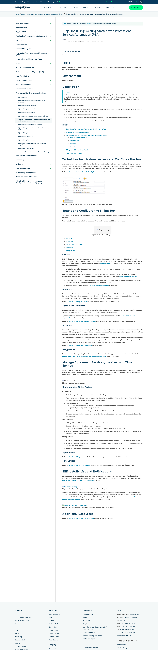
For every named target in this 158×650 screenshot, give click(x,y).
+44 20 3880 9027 (126, 620)
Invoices (73, 144)
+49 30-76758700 (130, 617)
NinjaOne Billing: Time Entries (79, 465)
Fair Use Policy (121, 648)
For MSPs (74, 7)
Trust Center (53, 640)
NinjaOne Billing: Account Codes (80, 346)
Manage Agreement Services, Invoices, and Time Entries (86, 135)
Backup (17, 643)
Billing (17, 633)
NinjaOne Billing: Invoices (128, 277)
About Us (52, 649)
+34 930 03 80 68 (128, 626)
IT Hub (51, 621)
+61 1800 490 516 (128, 632)
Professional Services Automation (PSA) (48, 14)
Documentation (27, 14)
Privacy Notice (88, 614)
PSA (16, 630)
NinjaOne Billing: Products (78, 302)
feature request (106, 263)
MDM (17, 627)
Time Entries (74, 147)
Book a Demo (136, 7)
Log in (88, 23)
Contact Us (121, 2)
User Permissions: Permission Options (83, 172)
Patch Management (22, 621)
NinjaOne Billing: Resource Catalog (81, 518)
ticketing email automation (99, 285)
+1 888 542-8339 (134, 614)
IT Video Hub (53, 624)
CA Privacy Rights (89, 639)
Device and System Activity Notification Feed (78, 480)
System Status (54, 637)
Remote (18, 624)
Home (17, 14)
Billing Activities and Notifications (78, 150)
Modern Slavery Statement (92, 636)
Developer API (54, 633)
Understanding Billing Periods (80, 137)
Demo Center (54, 630)
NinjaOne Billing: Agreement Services (82, 321)
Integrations (70, 251)
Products (69, 241)
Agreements (74, 140)
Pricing (85, 7)
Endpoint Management (23, 617)
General (69, 238)
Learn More (62, 2)
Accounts (69, 247)
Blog (50, 617)
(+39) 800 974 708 (127, 629)
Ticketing (18, 637)
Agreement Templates (74, 244)
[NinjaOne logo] (23, 7)
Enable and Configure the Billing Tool (79, 132)
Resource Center (55, 614)
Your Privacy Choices (90, 648)
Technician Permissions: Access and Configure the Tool (86, 129)
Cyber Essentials (89, 632)
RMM (17, 614)
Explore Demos (110, 2)
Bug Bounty (87, 624)
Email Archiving (20, 646)
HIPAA (85, 617)
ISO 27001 (86, 621)
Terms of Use (121, 645)
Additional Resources (74, 153)
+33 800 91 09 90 (129, 623)
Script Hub (53, 627)
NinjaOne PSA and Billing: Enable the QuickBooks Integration (84, 356)
